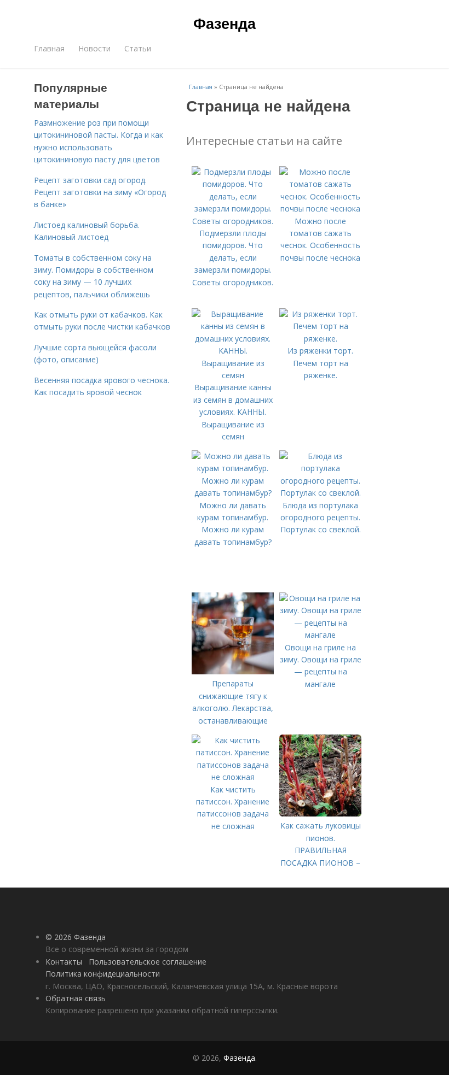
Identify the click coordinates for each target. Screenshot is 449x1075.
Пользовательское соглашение (147, 961)
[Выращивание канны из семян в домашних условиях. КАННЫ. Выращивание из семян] (233, 375)
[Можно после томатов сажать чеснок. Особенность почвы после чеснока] (320, 208)
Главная (49, 48)
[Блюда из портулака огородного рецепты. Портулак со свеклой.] (320, 492)
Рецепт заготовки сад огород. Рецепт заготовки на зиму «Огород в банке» (100, 192)
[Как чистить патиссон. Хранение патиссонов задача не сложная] (233, 777)
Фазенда (224, 23)
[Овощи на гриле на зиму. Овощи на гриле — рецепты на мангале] (320, 635)
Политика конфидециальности (102, 973)
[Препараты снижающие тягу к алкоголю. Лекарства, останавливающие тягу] (233, 671)
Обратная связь (75, 998)
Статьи (137, 48)
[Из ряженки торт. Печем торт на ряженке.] (320, 338)
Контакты (63, 961)
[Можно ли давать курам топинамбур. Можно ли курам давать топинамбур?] (233, 492)
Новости (94, 48)
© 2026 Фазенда (75, 937)
